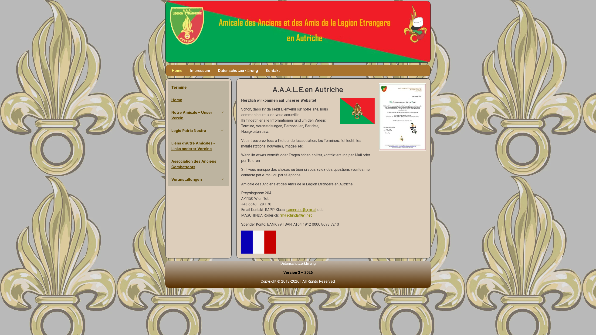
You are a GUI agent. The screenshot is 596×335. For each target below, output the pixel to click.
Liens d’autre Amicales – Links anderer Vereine (193, 146)
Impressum (200, 70)
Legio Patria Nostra (188, 130)
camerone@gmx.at (301, 210)
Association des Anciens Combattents (193, 164)
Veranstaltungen (186, 179)
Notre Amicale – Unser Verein (191, 115)
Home (177, 70)
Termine (179, 87)
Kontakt (273, 70)
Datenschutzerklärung (238, 70)
